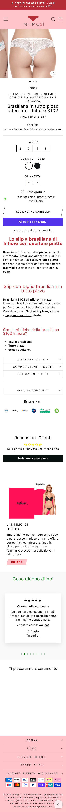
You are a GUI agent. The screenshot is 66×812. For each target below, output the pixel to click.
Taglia (33, 141)
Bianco (28, 165)
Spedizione (30, 129)
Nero (37, 165)
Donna (32, 740)
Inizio (32, 87)
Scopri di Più (32, 765)
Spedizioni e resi (33, 373)
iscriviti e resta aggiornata (32, 773)
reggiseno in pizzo (18, 315)
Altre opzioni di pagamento (33, 230)
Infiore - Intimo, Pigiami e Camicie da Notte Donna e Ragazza (33, 97)
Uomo (32, 748)
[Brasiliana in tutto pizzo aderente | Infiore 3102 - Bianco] (12, 724)
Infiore (16, 562)
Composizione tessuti (33, 366)
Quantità (33, 176)
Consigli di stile (33, 359)
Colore (33, 158)
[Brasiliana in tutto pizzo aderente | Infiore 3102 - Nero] (16, 724)
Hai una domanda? (33, 390)
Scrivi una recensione (33, 458)
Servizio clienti (32, 756)
